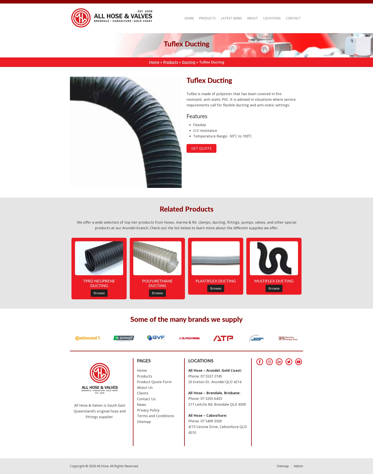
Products (170, 62)
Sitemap (144, 421)
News (141, 404)
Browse (99, 293)
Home (154, 62)
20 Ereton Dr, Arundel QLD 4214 (214, 381)
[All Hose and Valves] (111, 27)
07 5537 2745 (211, 376)
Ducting (188, 62)
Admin (298, 466)
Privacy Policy (148, 410)
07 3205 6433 (211, 398)
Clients (142, 393)
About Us (145, 387)
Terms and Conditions (155, 415)
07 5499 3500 (211, 421)
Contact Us (146, 399)
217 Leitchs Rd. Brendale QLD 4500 (217, 404)
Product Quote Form (154, 381)
